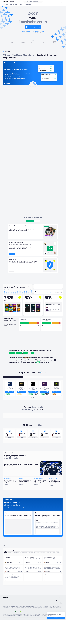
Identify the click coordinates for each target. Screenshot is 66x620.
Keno (37, 525)
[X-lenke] (60, 603)
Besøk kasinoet (9, 391)
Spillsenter (33, 415)
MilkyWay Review (45, 394)
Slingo (37, 520)
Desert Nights (7, 557)
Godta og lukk (56, 617)
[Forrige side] (32, 583)
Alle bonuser (53, 313)
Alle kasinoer (33, 313)
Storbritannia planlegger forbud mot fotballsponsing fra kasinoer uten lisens (10, 481)
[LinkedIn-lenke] (62, 603)
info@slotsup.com (17, 609)
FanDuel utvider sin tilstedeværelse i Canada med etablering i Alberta (54, 481)
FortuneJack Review (34, 394)
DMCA (22, 611)
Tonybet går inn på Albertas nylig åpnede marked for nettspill (25, 481)
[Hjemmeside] (5, 1)
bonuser (28, 31)
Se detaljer (12, 253)
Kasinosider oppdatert (51, 292)
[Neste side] (34, 583)
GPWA (18, 611)
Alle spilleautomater (12, 313)
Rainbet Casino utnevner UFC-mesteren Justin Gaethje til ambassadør (21, 465)
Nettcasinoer (23, 31)
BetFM (45, 574)
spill (31, 31)
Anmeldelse (10, 394)
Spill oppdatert (52, 286)
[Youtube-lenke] (57, 603)
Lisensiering (21, 478)
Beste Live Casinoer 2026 (9, 574)
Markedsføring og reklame (38, 478)
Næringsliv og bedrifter (53, 478)
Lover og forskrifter (7, 478)
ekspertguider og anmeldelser (39, 31)
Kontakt (12, 1)
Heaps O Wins (27, 574)
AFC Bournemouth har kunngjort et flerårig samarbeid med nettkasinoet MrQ (40, 481)
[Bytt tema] (62, 2)
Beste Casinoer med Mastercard (49, 557)
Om (10, 1)
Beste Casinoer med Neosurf (29, 557)
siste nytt (26, 32)
